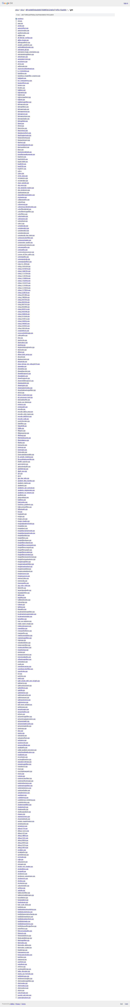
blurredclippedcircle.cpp (25, 145)
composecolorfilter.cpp (25, 238)
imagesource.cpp (23, 573)
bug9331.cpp (22, 169)
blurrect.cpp (21, 142)
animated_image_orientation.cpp (28, 52)
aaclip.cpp (21, 26)
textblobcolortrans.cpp (25, 912)
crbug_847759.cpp (24, 300)
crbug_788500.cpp (24, 297)
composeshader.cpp (24, 240)
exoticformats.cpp (24, 421)
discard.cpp (21, 357)
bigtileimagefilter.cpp (24, 102)
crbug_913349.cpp (24, 316)
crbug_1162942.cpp (24, 281)
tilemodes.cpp (22, 943)
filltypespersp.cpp (23, 433)
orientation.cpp (23, 662)
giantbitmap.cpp (23, 469)
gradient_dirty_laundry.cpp (26, 481)
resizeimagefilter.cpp (24, 764)
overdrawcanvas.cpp (24, 666)
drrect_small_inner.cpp (25, 395)
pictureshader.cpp (23, 721)
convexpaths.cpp (23, 257)
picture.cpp (21, 714)
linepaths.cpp (22, 609)
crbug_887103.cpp (24, 304)
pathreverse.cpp (23, 702)
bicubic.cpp (21, 88)
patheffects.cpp (23, 688)
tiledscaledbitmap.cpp (25, 938)
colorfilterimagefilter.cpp (26, 211)
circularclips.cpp (23, 180)
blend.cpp (21, 126)
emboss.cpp (22, 404)
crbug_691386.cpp (24, 295)
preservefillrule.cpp (24, 745)
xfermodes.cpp (23, 983)
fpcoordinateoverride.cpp (26, 459)
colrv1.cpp (21, 223)
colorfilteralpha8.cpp (24, 209)
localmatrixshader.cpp (25, 616)
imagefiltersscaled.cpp (25, 552)
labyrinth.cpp (22, 588)
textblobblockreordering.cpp (27, 909)
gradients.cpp (22, 485)
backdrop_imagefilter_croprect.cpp (29, 76)
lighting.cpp (21, 607)
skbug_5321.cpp (23, 838)
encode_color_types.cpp (25, 414)
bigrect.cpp (21, 95)
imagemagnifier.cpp (24, 562)
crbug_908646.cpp (24, 314)
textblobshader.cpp (24, 921)
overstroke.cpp (23, 671)
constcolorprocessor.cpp (26, 252)
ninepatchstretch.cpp (24, 654)
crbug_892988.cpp (24, 307)
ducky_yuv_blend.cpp (24, 402)
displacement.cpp (23, 359)
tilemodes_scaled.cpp (25, 947)
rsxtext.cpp (21, 776)
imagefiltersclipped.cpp (25, 543)
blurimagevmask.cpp (24, 135)
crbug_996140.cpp (24, 328)
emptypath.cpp (23, 407)
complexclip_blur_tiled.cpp (26, 235)
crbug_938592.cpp (24, 321)
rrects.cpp (21, 774)
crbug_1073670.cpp (24, 269)
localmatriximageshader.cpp (27, 614)
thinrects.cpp (22, 933)
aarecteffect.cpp (23, 28)
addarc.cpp (21, 35)
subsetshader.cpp (23, 886)
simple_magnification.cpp (26, 821)
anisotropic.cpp (23, 57)
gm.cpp (20, 473)
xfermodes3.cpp (23, 988)
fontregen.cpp (22, 450)
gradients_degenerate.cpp (26, 490)
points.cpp (21, 733)
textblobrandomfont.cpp (26, 919)
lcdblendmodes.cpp (24, 600)
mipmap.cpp (22, 640)
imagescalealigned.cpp (25, 571)
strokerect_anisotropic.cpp (26, 876)
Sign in (126, 3)
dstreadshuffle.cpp (24, 400)
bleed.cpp (21, 123)
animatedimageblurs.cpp (26, 54)
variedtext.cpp (22, 964)
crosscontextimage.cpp (25, 333)
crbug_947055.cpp (24, 326)
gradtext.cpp (22, 495)
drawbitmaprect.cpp (24, 373)
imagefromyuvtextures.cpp (26, 559)
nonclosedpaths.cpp (24, 657)
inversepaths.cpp (23, 583)
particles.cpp (22, 676)
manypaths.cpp (23, 633)
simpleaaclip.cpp (23, 824)
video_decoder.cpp (24, 971)
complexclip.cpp (23, 226)
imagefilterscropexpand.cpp (27, 545)
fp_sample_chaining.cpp (25, 457)
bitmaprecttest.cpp (24, 116)
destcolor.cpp (22, 350)
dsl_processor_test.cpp (25, 397)
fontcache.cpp (22, 445)
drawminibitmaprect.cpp (26, 381)
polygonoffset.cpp (24, 738)
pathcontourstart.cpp (25, 685)
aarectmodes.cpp (23, 30)
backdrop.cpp (22, 73)
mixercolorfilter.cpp (24, 645)
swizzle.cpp (21, 890)
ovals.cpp (21, 664)
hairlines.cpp (22, 500)
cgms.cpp (21, 173)
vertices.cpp (21, 966)
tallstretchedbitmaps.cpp (26, 895)
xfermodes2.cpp (23, 986)
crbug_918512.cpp (24, 319)
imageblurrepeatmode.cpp (26, 533)
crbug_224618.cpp (24, 292)
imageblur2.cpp (23, 528)
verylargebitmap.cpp (24, 969)
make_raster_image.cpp (25, 624)
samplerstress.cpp (24, 793)
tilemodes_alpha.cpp (24, 945)
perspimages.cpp (23, 709)
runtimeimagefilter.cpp (25, 785)
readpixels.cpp (22, 755)
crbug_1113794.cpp (24, 273)
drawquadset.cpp (23, 383)
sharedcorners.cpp (24, 816)
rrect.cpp (20, 769)
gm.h (19, 476)
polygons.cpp (22, 740)
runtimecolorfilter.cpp (25, 778)
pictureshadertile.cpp (24, 726)
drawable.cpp (22, 366)
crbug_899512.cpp (24, 309)
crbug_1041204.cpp (24, 266)
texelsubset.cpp (23, 902)
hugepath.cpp (22, 514)
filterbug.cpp (22, 435)
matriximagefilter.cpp (25, 638)
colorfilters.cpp (22, 214)
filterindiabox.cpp (23, 440)
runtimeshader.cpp (24, 790)
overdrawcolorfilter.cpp (25, 669)
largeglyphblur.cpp (24, 593)
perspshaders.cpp (23, 712)
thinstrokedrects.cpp (24, 935)
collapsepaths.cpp (23, 199)
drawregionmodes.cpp (25, 388)
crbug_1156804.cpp (24, 278)
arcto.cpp (21, 64)
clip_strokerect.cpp (24, 190)
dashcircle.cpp (22, 340)
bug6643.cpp (22, 164)
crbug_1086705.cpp (24, 271)
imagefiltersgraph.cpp (25, 550)
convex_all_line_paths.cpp (26, 254)
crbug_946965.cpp (24, 323)
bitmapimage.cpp (23, 109)
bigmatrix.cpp (22, 92)
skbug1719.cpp (23, 828)
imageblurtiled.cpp (24, 535)
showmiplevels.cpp (24, 819)
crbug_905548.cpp (24, 311)
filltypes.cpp (21, 431)
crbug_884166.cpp (24, 302)
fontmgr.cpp (22, 447)
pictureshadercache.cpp (25, 724)
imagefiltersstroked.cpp (25, 554)
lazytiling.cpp (22, 597)
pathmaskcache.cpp (24, 695)
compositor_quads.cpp (25, 242)
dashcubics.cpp (23, 342)
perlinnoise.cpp (23, 707)
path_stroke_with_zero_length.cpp (29, 681)
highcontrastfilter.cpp (25, 507)
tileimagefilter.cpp (23, 940)
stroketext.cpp (22, 883)
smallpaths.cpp (23, 852)
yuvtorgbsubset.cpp (24, 998)
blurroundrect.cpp (23, 147)
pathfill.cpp (21, 690)
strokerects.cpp (23, 878)
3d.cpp (20, 21)
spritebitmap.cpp (23, 855)
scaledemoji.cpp (23, 797)
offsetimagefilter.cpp (24, 659)
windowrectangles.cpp (25, 978)
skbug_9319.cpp (23, 845)
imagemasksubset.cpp (25, 566)
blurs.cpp (21, 150)
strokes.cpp (21, 881)
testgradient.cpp (23, 900)
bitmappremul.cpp (24, 111)
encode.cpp (21, 409)
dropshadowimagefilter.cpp (27, 390)
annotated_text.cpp (24, 59)
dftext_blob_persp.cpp (25, 354)
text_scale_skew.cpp (24, 905)
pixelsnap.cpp (22, 728)
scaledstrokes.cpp (23, 802)
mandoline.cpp (22, 628)
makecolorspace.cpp (24, 626)
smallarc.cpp (22, 850)
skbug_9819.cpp (23, 847)
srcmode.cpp (22, 857)
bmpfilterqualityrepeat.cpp (26, 154)
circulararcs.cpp (23, 178)
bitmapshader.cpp (23, 119)
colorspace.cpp (23, 219)
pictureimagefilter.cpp (25, 716)
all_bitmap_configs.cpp (25, 38)
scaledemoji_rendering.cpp (26, 800)
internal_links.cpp (23, 578)
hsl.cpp (20, 512)
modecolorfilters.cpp (24, 647)
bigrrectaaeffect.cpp (24, 97)
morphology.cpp (23, 650)
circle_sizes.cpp (23, 176)
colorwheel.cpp (23, 221)
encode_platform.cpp (25, 416)
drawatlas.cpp (22, 369)
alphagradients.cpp (24, 42)
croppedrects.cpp (23, 330)
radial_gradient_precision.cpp (27, 750)
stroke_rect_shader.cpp (25, 866)
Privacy (17, 1004)
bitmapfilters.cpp (23, 107)
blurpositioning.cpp (24, 138)
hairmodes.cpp (22, 502)
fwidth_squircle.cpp (24, 461)
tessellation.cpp (23, 897)
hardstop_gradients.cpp (25, 504)
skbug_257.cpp (22, 833)
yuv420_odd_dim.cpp (24, 995)
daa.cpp (20, 338)
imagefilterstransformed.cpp (27, 557)
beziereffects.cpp (23, 83)
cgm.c (20, 171)
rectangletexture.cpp (24, 759)
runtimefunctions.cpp (25, 783)
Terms (23, 1004)
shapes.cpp (21, 814)
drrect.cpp (21, 392)
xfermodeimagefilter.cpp (26, 981)
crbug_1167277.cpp (24, 283)
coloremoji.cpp (23, 204)
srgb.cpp (20, 859)
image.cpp (21, 516)
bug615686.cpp (23, 161)
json (126, 1004)
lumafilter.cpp (22, 619)
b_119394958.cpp (23, 71)
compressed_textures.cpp (26, 245)
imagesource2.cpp (24, 576)
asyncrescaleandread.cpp (26, 68)
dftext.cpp (21, 352)
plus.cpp (20, 731)
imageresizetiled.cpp (24, 569)
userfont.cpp (22, 962)
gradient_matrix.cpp (24, 483)
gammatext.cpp (23, 464)
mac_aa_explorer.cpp (24, 621)
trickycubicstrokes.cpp (25, 955)
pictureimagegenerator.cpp (26, 719)
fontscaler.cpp (22, 452)
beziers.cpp (21, 85)
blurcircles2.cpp (23, 130)
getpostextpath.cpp (24, 466)
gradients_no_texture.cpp (26, 493)
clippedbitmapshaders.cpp (26, 195)
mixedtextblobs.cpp (24, 643)
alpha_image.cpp (23, 40)
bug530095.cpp (23, 159)
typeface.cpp (22, 957)
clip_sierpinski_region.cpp (26, 188)
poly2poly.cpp (22, 735)
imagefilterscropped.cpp (26, 547)
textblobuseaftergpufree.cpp (27, 926)
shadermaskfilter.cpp (24, 804)
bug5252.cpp (22, 157)
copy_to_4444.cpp (23, 264)
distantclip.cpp (22, 361)
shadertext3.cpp (23, 807)
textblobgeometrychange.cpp (27, 914)
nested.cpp (21, 652)
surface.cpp (21, 888)
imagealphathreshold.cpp (26, 523)
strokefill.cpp (22, 871)
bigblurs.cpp (21, 90)
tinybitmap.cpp (22, 950)
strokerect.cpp (22, 874)
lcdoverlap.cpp (22, 602)
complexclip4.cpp (23, 233)
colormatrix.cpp (23, 216)
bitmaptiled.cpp (23, 121)
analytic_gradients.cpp (25, 45)
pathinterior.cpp (23, 693)
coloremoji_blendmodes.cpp (27, 207)
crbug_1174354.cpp (24, 288)
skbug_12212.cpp (23, 831)
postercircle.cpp (23, 743)
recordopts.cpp (23, 757)
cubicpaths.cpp (22, 335)
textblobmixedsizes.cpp (25, 916)
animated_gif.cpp (23, 49)
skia (17, 10)
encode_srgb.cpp (23, 419)
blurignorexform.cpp (24, 133)
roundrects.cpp (23, 766)
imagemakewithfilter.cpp (26, 564)
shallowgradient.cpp (24, 812)
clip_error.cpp (22, 185)
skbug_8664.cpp (23, 840)
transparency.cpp (23, 952)
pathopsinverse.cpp (24, 700)
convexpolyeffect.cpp (25, 261)
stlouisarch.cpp (23, 862)
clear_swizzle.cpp (23, 183)
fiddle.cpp (21, 428)
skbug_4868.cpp (23, 835)
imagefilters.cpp (23, 538)
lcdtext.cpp (21, 604)
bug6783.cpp (22, 166)
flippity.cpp (21, 442)
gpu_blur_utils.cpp (23, 478)
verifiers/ (20, 19)
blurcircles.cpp (22, 128)
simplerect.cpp (22, 826)
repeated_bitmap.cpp (24, 762)
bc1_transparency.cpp (25, 80)
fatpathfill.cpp (22, 426)
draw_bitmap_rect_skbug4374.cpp (29, 364)
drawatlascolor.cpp (24, 371)
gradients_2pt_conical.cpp (26, 488)
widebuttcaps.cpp (23, 976)
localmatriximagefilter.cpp (26, 612)
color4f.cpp (21, 202)
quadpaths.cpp (22, 747)
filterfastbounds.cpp (24, 438)
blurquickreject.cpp (24, 140)
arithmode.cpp (22, 66)
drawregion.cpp (23, 385)
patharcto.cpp (22, 683)
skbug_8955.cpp (23, 843)
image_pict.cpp (22, 519)
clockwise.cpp (22, 197)
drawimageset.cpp (24, 378)
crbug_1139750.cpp (24, 276)
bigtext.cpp (21, 99)
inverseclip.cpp (22, 581)
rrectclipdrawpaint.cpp (25, 771)
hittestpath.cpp (23, 509)
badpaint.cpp (22, 78)
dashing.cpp (21, 345)
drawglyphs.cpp (23, 376)
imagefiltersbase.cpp (24, 540)
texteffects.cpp (22, 928)
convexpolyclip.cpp (24, 259)
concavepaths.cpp (24, 247)
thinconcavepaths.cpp (25, 931)
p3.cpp (20, 674)
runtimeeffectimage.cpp (25, 781)
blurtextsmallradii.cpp (25, 152)
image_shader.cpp (24, 521)
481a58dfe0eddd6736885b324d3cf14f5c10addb (46, 10)
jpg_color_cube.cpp (24, 585)
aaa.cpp (20, 23)
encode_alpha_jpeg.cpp (25, 412)
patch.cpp (21, 678)
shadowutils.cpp (23, 809)
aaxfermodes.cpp (23, 33)
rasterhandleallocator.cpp (26, 752)
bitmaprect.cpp (23, 114)
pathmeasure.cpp (23, 697)
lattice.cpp (21, 595)
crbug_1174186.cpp (24, 285)
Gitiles (12, 1004)
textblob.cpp (22, 907)
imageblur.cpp (22, 526)
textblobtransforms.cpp (25, 924)
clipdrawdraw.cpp (23, 192)
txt (121, 1004)
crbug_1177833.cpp (24, 290)
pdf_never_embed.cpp (25, 704)
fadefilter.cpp (22, 423)
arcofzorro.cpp (22, 61)
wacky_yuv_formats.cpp (25, 974)
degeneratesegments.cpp (26, 347)
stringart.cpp (22, 864)
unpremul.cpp (22, 959)
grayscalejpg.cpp (23, 497)
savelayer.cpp (22, 795)
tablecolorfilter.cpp (24, 893)
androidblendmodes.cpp (26, 47)
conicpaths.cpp (23, 250)
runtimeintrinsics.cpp (24, 788)
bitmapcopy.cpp (23, 104)
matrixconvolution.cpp (25, 635)
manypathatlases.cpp (25, 631)
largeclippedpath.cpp (24, 590)
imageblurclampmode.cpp (26, 531)
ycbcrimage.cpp (23, 993)
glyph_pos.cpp (22, 471)
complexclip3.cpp (23, 230)
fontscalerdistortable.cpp (26, 454)
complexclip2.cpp (23, 228)
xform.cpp (21, 990)
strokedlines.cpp (23, 869)
